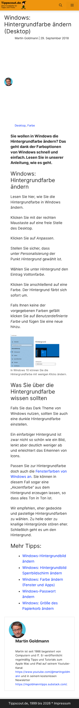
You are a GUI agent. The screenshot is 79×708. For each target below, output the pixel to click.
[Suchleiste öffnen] (60, 5)
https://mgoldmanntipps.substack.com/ (41, 684)
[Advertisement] (39, 81)
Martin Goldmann (32, 641)
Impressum (62, 703)
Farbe (31, 125)
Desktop (20, 125)
